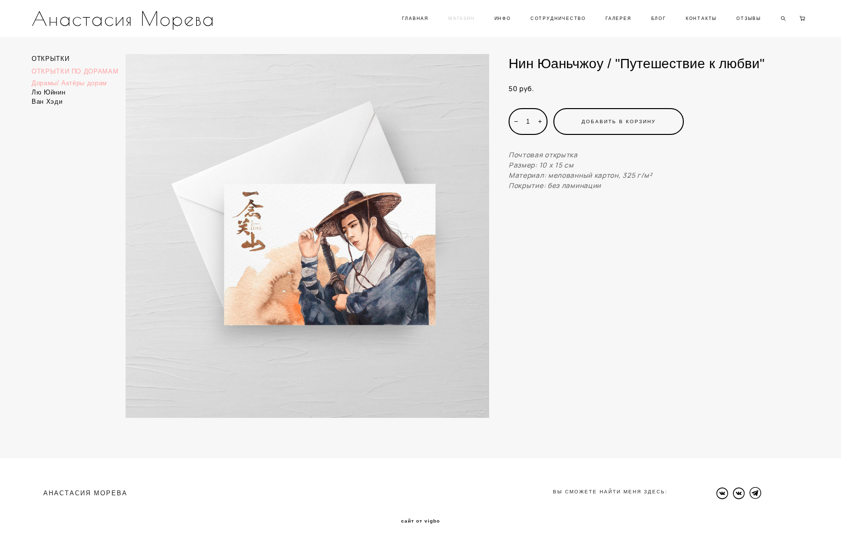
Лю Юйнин (48, 92)
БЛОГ (658, 18)
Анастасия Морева (123, 18)
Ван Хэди (47, 101)
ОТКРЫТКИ (50, 58)
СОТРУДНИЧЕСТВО (558, 18)
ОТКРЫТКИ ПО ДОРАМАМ (75, 71)
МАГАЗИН (461, 18)
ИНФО (502, 18)
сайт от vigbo (420, 521)
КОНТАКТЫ (701, 18)
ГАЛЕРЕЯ (618, 18)
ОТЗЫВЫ (748, 18)
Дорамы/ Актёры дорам (69, 83)
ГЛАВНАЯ (415, 18)
